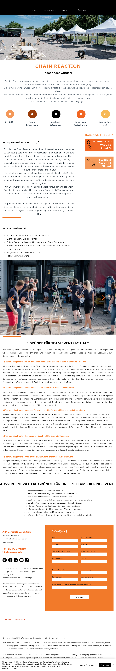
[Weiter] (103, 298)
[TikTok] (27, 560)
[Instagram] (4, 560)
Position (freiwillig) (87, 537)
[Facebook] (10, 560)
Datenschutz (19, 619)
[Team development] (32, 114)
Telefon (83, 558)
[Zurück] (12, 298)
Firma (54, 537)
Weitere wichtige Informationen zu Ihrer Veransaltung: (71, 584)
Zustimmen (105, 665)
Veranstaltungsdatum (59, 570)
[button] (104, 145)
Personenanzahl (57, 577)
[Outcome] (56, 114)
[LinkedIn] (16, 560)
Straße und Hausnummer (61, 551)
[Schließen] (113, 665)
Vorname (55, 544)
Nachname (85, 544)
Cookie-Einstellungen (87, 665)
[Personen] (10, 114)
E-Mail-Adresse (57, 558)
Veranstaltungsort (87, 570)
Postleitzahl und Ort (88, 551)
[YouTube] (21, 560)
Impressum (7, 619)
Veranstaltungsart (87, 577)
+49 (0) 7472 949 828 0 (14, 549)
